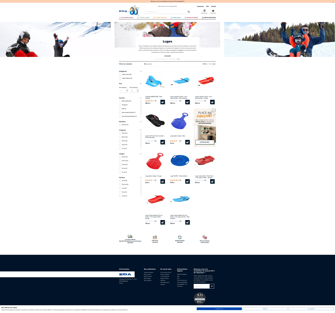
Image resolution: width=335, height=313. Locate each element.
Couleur (122, 98)
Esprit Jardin (144, 17)
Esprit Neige (147, 278)
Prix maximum (134, 89)
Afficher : (205, 64)
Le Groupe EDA (165, 276)
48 (214, 64)
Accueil (157, 59)
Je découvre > (205, 142)
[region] (130, 76)
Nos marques (147, 280)
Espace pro (200, 6)
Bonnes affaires (192, 17)
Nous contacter (165, 274)
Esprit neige (177, 17)
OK (212, 286)
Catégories (123, 71)
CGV (178, 278)
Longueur (122, 130)
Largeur (122, 154)
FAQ (207, 6)
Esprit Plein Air (148, 276)
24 (211, 64)
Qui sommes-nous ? (166, 272)
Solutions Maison (127, 17)
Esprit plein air (161, 17)
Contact (213, 6)
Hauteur (122, 177)
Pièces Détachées (210, 17)
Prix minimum (123, 89)
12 (209, 64)
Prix (120, 83)
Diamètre (122, 121)
